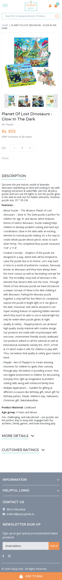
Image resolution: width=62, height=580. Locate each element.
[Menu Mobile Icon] (5, 6)
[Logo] (31, 5)
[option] (31, 62)
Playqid (9, 124)
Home (5, 25)
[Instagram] (9, 556)
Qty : (4, 147)
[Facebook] (3, 556)
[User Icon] (50, 5)
